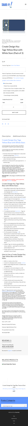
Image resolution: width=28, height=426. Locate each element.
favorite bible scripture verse (8, 291)
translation (15, 192)
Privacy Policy (17, 412)
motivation (23, 199)
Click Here (9, 180)
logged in (10, 350)
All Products (5, 388)
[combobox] (14, 405)
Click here (16, 155)
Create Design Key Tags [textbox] (13, 406)
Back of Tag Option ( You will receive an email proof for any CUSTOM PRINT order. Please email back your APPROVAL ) (13, 77)
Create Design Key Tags (7, 40)
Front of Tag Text (11, 65)
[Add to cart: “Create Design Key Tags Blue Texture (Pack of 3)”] (5, 380)
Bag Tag (6, 209)
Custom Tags (20, 388)
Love (18, 232)
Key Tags (8, 39)
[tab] (6, 136)
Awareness (17, 211)
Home (3, 39)
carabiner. (23, 263)
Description (6, 136)
